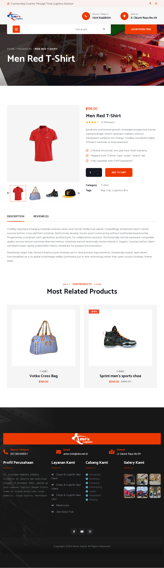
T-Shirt (105, 185)
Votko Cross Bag (43, 376)
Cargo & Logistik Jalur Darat (66, 476)
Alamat (121, 449)
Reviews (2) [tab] (41, 216)
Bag (103, 190)
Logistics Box (120, 190)
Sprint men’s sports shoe (120, 376)
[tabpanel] (82, 244)
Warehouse (62, 505)
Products (25, 49)
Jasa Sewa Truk (65, 511)
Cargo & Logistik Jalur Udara (66, 486)
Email (66, 449)
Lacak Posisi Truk (141, 29)
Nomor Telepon (19, 449)
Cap (108, 190)
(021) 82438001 (101, 18)
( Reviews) (108, 122)
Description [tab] (15, 216)
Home (11, 49)
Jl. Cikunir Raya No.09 (144, 18)
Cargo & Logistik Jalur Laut (66, 496)
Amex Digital (80, 546)
